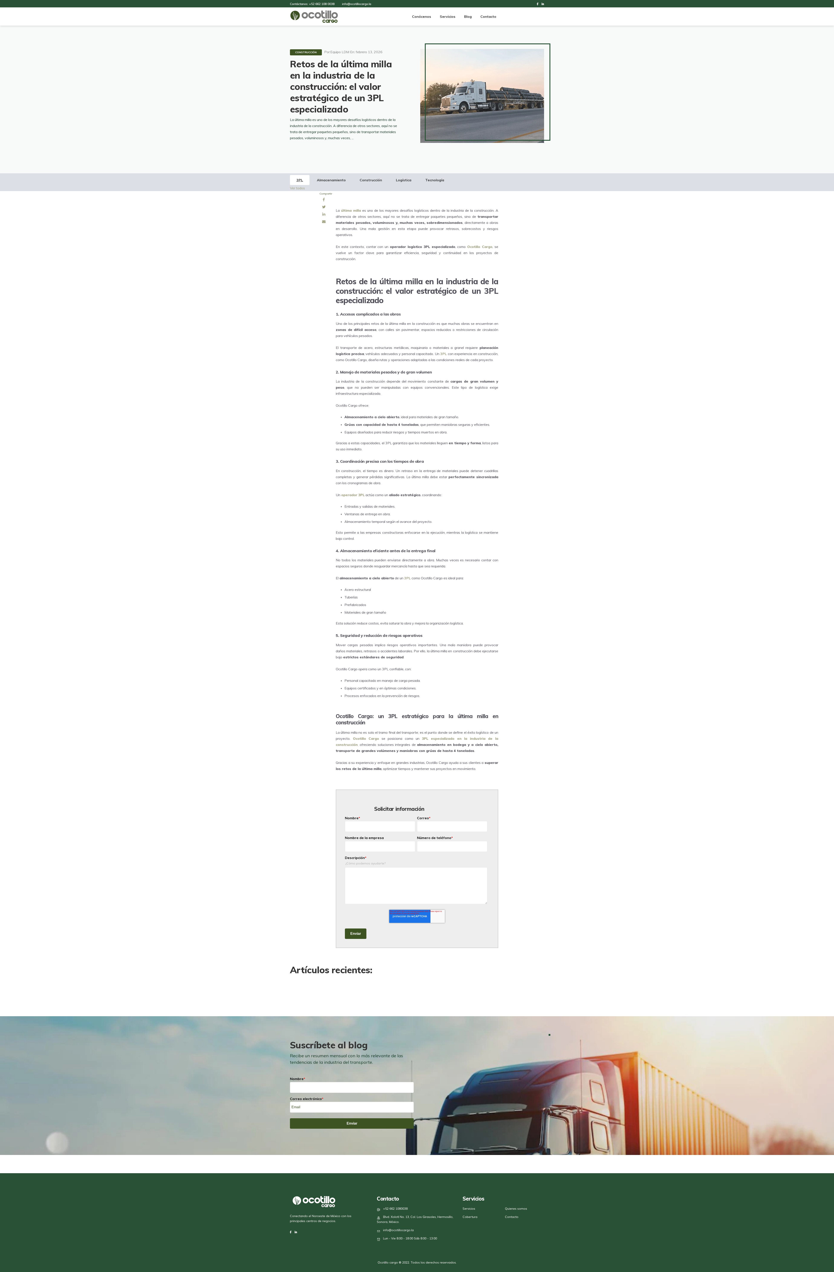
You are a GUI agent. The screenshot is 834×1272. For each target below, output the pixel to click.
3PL (299, 180)
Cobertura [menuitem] (470, 1217)
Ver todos (297, 188)
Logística (403, 180)
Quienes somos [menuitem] (516, 1209)
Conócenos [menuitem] (421, 16)
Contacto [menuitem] (488, 16)
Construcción (306, 52)
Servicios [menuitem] (447, 16)
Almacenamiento (331, 180)
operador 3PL (353, 495)
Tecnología (434, 180)
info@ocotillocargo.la (398, 1230)
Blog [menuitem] (468, 16)
